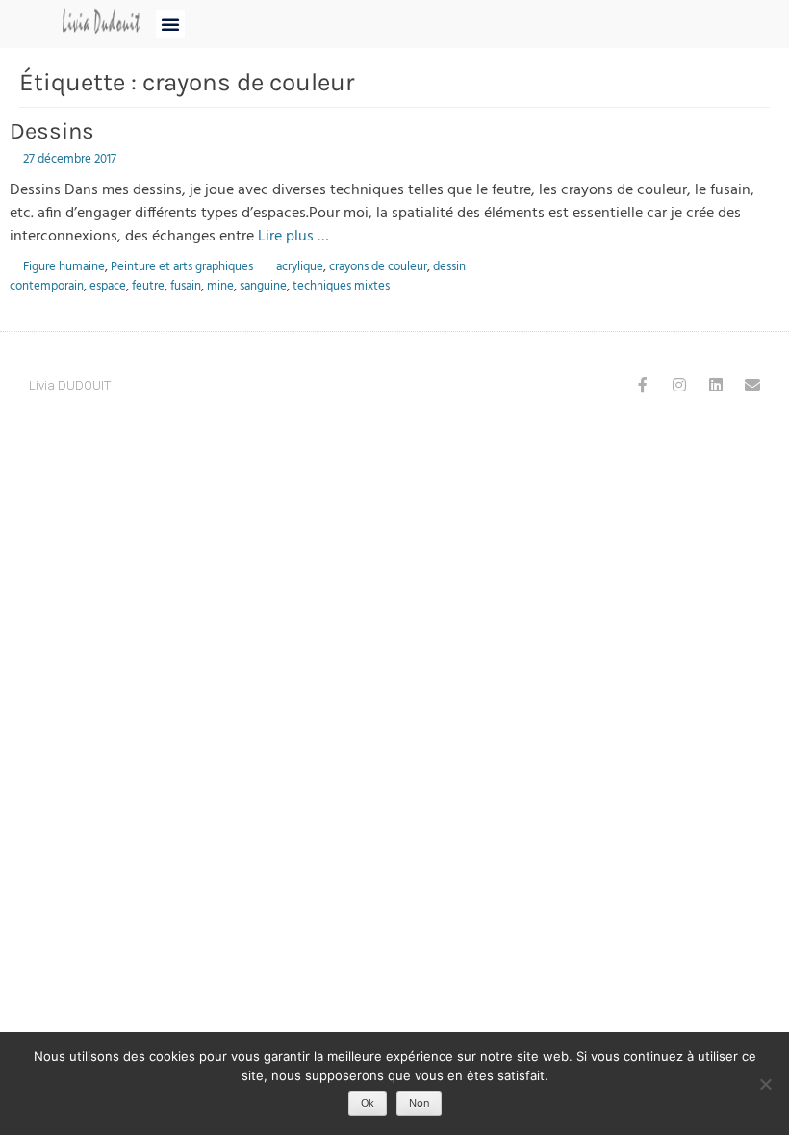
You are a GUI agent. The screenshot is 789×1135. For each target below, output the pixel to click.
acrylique (299, 267)
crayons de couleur (378, 267)
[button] (170, 24)
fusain (185, 286)
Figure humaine (64, 267)
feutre (148, 286)
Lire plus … (293, 236)
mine (220, 286)
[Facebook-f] (642, 384)
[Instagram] (679, 384)
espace (107, 286)
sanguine (263, 286)
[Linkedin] (716, 384)
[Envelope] (752, 384)
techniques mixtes (341, 286)
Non (419, 1104)
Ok (367, 1104)
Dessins (52, 130)
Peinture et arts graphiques (182, 267)
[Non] (765, 1084)
